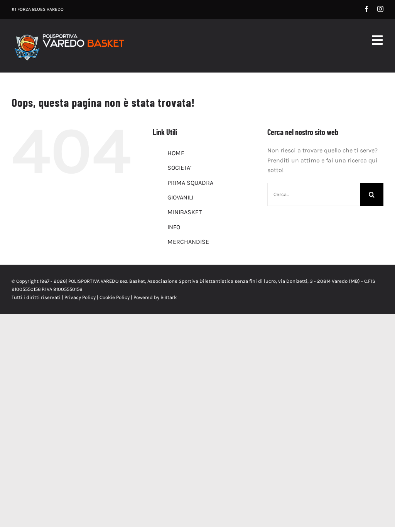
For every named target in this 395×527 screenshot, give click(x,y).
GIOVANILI (180, 197)
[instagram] (380, 9)
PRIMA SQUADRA (190, 182)
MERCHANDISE (188, 241)
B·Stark (168, 297)
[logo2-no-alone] (69, 34)
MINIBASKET (184, 212)
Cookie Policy (115, 297)
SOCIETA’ (179, 167)
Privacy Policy (80, 297)
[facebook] (366, 9)
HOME (175, 153)
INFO (173, 227)
